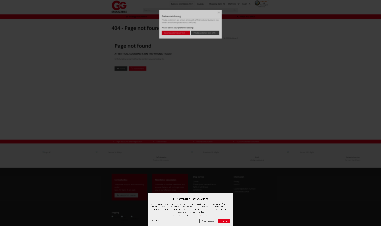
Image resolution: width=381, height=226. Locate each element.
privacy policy (203, 216)
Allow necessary (208, 221)
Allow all (224, 221)
